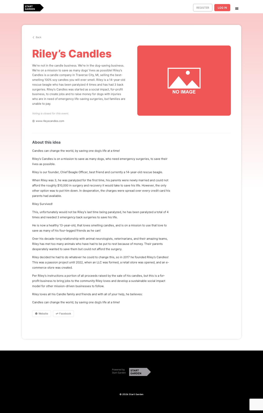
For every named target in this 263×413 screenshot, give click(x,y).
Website (43, 313)
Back (38, 37)
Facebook (65, 313)
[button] (236, 8)
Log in (222, 7)
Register (202, 7)
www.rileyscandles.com (50, 120)
